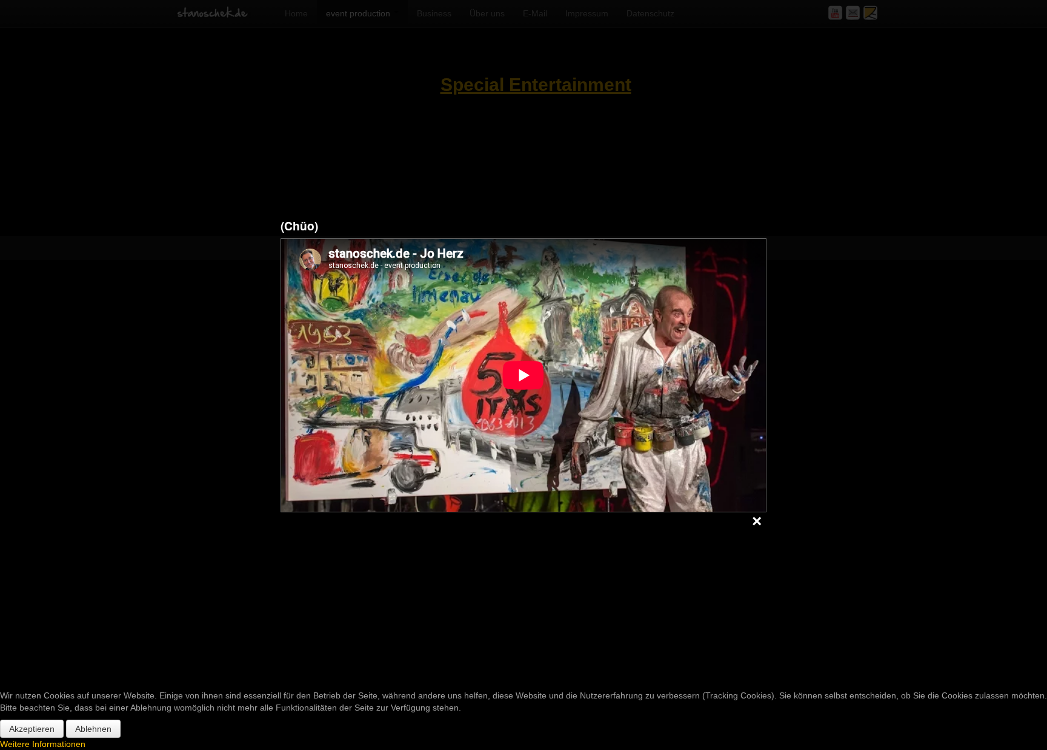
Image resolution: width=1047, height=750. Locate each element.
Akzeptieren (32, 729)
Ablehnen (93, 729)
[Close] (756, 522)
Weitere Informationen (42, 744)
